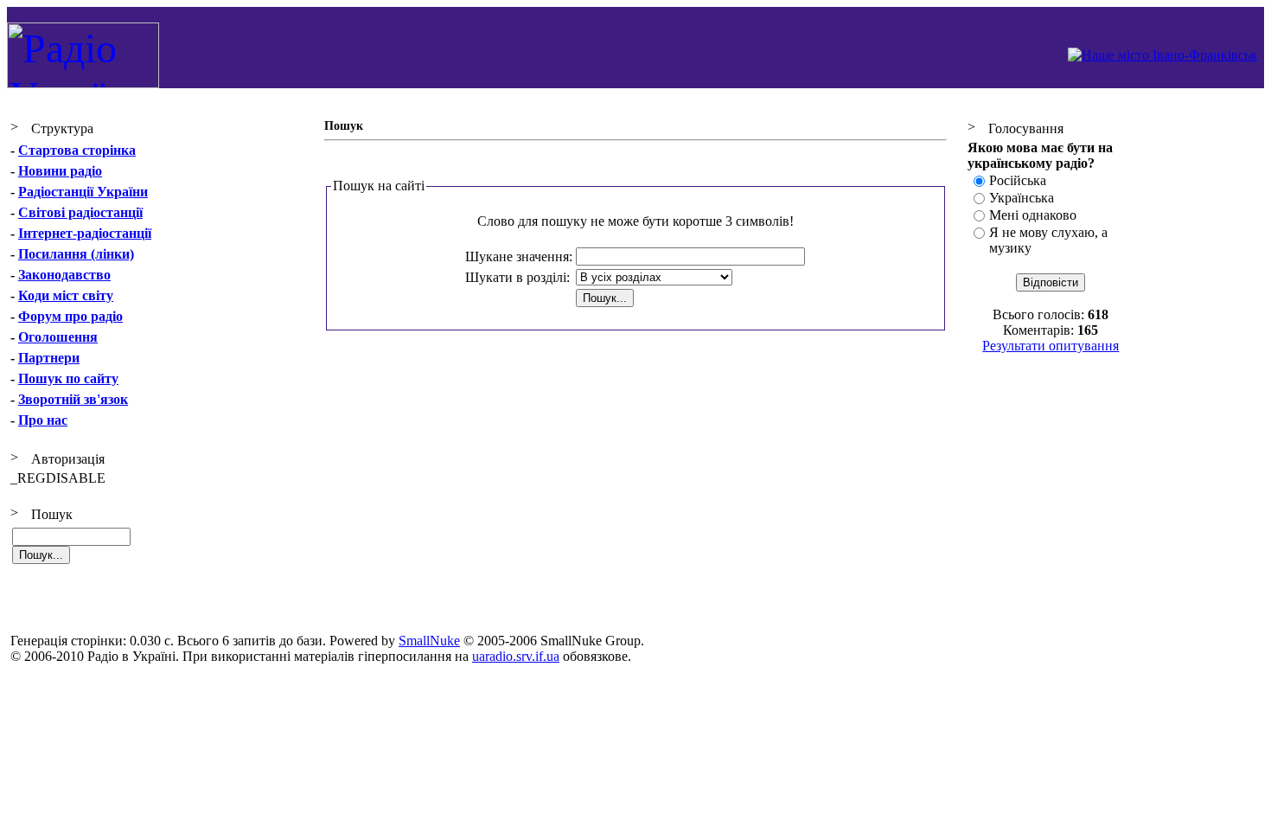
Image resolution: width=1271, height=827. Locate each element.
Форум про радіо (70, 316)
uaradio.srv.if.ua (515, 656)
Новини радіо (60, 170)
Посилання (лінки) (76, 254)
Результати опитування (1050, 345)
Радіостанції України (83, 191)
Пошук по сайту (68, 378)
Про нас (42, 420)
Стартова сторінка (77, 150)
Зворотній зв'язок (73, 399)
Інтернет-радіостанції (84, 233)
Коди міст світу (65, 295)
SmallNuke (429, 640)
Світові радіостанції (80, 212)
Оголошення (58, 337)
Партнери (49, 357)
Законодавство (64, 274)
